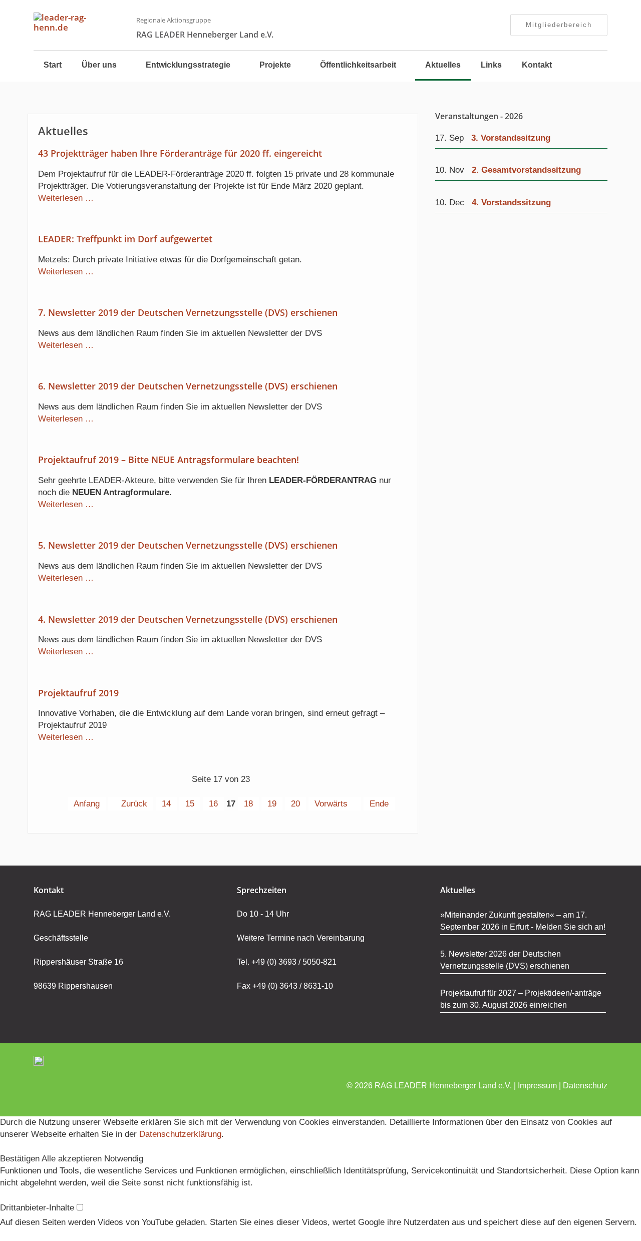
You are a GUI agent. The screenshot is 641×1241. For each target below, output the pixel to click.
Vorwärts (331, 803)
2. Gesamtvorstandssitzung (526, 170)
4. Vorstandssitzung (511, 202)
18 (248, 803)
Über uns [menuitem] (99, 65)
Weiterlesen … (66, 198)
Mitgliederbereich (559, 25)
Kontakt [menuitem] (537, 65)
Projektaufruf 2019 (78, 693)
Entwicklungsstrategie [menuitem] (188, 65)
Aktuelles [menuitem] (443, 65)
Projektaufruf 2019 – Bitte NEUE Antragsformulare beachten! (168, 460)
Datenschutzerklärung (180, 1134)
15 (189, 803)
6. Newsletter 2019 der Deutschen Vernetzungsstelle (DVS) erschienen (188, 386)
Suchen (587, 66)
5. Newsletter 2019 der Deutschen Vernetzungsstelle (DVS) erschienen (188, 545)
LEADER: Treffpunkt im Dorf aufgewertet (125, 239)
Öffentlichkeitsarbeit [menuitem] (358, 65)
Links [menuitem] (491, 65)
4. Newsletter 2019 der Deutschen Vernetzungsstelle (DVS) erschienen (188, 619)
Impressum (537, 1085)
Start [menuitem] (53, 65)
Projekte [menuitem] (275, 65)
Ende (379, 803)
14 (166, 803)
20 (295, 803)
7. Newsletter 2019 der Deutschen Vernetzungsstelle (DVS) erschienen (188, 312)
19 (271, 803)
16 (213, 803)
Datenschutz (585, 1085)
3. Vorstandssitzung (510, 138)
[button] (21, 1158)
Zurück (134, 803)
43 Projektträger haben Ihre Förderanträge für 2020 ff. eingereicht (180, 153)
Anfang (87, 803)
